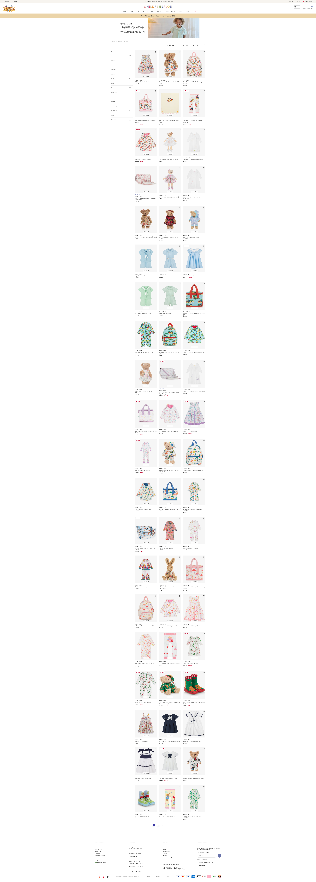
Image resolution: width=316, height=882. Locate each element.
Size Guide (97, 853)
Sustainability (166, 851)
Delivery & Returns (99, 851)
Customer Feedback (100, 855)
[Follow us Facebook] (95, 877)
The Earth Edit (202, 866)
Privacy (157, 876)
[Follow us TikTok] (108, 877)
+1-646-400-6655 (135, 861)
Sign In (15, 1)
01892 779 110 (133, 857)
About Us (165, 849)
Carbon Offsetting (100, 862)
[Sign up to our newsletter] (219, 856)
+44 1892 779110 (139, 863)
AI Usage (168, 876)
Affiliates (165, 855)
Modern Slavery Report (168, 860)
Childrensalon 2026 (126, 876)
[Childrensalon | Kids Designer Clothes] (9, 8)
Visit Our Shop (166, 847)
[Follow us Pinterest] (104, 877)
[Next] (163, 825)
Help (96, 858)
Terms (148, 876)
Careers (165, 853)
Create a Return (98, 849)
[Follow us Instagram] (99, 877)
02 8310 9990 (137, 859)
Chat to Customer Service (135, 847)
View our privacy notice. (202, 859)
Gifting (96, 860)
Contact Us (97, 847)
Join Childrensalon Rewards (206, 862)
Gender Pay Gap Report (168, 858)
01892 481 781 (140, 866)
